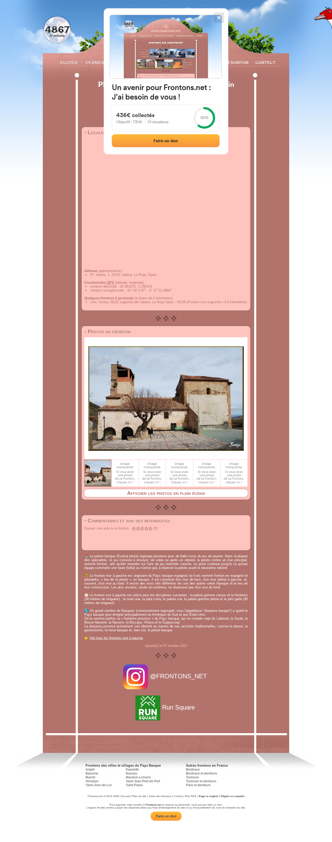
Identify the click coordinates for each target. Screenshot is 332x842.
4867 (57, 29)
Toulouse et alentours (201, 781)
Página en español (232, 796)
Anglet (90, 769)
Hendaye (92, 781)
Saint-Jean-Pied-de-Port (143, 781)
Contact (264, 62)
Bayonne (92, 773)
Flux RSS (190, 796)
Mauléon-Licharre (138, 777)
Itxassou (131, 773)
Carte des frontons (160, 796)
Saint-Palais (134, 785)
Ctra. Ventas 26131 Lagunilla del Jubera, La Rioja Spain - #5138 (138, 302)
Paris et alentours (198, 785)
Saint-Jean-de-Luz (99, 785)
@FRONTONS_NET (178, 676)
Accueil (69, 62)
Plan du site (139, 796)
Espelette (132, 769)
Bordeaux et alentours (201, 773)
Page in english (208, 796)
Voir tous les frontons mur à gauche (116, 638)
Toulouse (192, 777)
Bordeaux (193, 769)
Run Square (178, 707)
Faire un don (166, 816)
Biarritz (90, 777)
